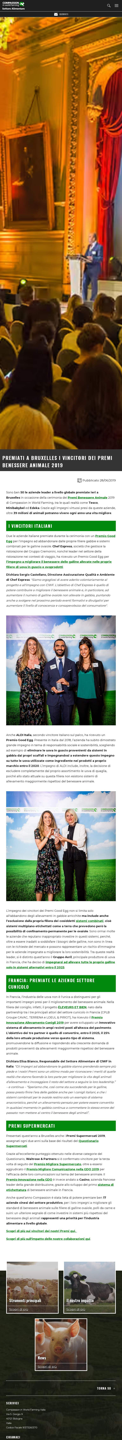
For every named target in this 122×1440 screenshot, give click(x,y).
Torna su (104, 1388)
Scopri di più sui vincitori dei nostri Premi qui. (41, 1231)
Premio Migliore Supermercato (57, 1164)
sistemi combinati (89, 921)
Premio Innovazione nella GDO (29, 1179)
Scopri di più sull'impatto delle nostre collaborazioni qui (48, 1239)
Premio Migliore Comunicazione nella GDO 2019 (63, 1169)
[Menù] (116, 6)
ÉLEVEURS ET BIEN (72, 1007)
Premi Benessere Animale (87, 497)
